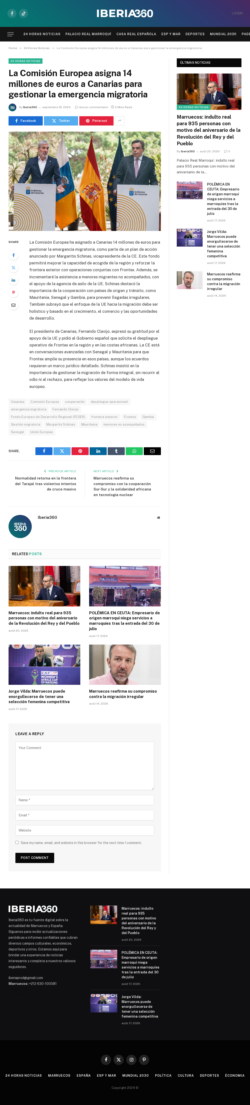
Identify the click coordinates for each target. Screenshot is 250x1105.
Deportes (195, 34)
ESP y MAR (171, 34)
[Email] (13, 305)
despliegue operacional (109, 402)
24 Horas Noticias (41, 34)
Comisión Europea (45, 402)
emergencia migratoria (28, 409)
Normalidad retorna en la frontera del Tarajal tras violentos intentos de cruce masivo (45, 483)
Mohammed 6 (19, 995)
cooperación (74, 402)
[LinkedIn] (13, 280)
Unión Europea (41, 432)
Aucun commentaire (93, 107)
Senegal (17, 432)
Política (163, 1075)
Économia (234, 1075)
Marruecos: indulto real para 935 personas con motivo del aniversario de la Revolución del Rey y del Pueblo (44, 618)
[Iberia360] (125, 13)
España (84, 1075)
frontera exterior (104, 417)
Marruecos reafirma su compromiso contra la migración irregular (123, 694)
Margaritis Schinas (60, 424)
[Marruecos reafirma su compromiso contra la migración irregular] (125, 665)
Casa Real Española (136, 34)
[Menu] (10, 34)
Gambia (148, 417)
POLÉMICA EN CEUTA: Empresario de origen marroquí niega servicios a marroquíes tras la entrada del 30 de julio (124, 621)
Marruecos (59, 1075)
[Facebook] (13, 255)
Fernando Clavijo (65, 409)
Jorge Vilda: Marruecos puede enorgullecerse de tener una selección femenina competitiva (39, 696)
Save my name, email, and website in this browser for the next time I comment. (81, 843)
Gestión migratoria (25, 424)
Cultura (186, 1075)
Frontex (130, 417)
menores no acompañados (124, 424)
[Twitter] (13, 267)
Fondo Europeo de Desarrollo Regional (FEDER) (48, 417)
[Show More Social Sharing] (120, 120)
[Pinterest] (13, 292)
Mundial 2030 (223, 34)
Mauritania (89, 424)
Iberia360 (30, 107)
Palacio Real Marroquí (88, 34)
